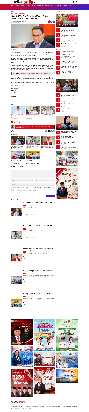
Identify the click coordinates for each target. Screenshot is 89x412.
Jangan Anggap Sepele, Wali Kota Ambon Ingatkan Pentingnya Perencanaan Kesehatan (68, 137)
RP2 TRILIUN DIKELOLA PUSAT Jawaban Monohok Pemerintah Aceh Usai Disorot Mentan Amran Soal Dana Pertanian (69, 57)
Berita (13, 13)
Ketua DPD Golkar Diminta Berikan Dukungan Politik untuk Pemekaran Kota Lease (32, 162)
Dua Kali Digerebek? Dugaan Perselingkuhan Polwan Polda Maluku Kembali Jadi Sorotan (67, 62)
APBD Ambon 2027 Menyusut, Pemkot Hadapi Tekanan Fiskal (68, 34)
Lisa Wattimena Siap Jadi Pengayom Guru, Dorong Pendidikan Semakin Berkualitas (69, 109)
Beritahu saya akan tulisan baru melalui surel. (23, 192)
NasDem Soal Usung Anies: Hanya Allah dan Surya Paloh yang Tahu (17, 116)
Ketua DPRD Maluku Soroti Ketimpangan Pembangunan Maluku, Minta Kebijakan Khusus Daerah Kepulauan (68, 29)
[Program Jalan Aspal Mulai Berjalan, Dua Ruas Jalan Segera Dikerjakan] (33, 140)
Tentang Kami (14, 406)
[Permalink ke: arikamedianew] (12, 22)
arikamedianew (17, 21)
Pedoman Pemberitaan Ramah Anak (69, 406)
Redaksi (21, 406)
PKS (15, 62)
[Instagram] (22, 402)
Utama (23, 13)
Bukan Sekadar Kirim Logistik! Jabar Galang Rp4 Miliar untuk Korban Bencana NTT (69, 104)
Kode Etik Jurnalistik (39, 406)
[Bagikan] (54, 22)
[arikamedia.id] (36, 1)
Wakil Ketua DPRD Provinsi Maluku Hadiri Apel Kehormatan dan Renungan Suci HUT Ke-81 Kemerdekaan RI (69, 39)
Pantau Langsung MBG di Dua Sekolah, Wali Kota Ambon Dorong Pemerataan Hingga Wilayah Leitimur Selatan (69, 146)
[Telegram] (51, 131)
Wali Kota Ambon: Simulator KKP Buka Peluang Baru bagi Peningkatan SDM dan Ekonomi (17, 147)
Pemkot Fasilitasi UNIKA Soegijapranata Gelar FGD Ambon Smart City (17, 162)
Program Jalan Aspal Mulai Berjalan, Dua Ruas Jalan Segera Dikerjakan (32, 147)
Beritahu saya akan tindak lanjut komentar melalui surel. (25, 190)
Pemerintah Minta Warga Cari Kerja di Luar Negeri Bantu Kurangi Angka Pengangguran (69, 67)
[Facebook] (46, 131)
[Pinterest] (17, 402)
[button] (73, 2)
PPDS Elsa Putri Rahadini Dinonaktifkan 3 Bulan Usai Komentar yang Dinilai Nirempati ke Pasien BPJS (69, 72)
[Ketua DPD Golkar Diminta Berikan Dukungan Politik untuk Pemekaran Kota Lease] (33, 155)
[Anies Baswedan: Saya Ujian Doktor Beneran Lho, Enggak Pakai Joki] (33, 110)
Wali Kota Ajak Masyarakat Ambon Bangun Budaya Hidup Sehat (69, 132)
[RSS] (24, 402)
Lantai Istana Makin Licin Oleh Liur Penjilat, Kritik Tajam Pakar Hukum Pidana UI (69, 99)
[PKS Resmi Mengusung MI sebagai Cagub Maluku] (48, 110)
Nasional (16, 13)
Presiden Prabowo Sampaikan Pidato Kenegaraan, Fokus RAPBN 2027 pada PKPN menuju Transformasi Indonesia (69, 44)
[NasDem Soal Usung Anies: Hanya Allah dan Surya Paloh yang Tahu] (18, 110)
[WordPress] (20, 402)
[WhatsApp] (54, 131)
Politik (20, 13)
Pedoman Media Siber (29, 406)
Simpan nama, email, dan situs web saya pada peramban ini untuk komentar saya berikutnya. (33, 187)
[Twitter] (49, 131)
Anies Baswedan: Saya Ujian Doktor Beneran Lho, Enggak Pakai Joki (32, 116)
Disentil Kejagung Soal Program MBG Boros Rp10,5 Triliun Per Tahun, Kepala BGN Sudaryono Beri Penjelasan (69, 142)
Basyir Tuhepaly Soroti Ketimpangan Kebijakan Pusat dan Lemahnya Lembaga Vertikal (48, 147)
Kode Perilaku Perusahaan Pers (53, 406)
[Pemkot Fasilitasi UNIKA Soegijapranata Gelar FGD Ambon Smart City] (18, 155)
